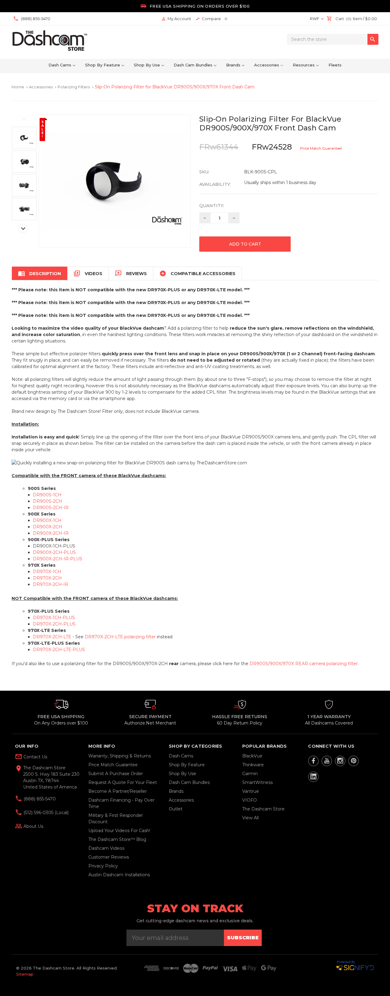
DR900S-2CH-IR (51, 507)
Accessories (266, 64)
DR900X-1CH (47, 520)
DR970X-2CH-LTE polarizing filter (120, 637)
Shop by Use (147, 64)
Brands (233, 64)
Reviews (131, 273)
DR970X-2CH (47, 578)
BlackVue (252, 756)
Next (23, 228)
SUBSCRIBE (243, 938)
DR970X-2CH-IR (50, 584)
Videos (87, 273)
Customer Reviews (108, 857)
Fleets (335, 64)
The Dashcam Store (263, 809)
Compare (211, 18)
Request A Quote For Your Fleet (122, 782)
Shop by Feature (102, 64)
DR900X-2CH (47, 527)
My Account (176, 18)
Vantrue (250, 791)
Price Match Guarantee (113, 764)
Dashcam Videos (106, 848)
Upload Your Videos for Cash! (119, 830)
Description (39, 273)
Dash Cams (59, 64)
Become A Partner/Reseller (117, 791)
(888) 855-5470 (39, 799)
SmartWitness (257, 782)
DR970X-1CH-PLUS (54, 617)
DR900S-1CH (47, 495)
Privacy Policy (103, 866)
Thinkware (253, 764)
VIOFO (249, 800)
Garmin (250, 773)
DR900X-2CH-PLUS (54, 552)
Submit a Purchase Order (115, 773)
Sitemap (25, 974)
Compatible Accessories (197, 273)
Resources (304, 64)
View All (250, 818)
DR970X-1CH (47, 571)
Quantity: (211, 205)
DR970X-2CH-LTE (52, 637)
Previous (24, 119)
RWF (315, 18)
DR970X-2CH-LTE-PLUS (59, 649)
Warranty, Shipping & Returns (119, 756)
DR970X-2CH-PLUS (54, 624)
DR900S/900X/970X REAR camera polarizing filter (304, 663)
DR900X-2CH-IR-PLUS (57, 559)
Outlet (176, 809)
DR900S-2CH (47, 501)
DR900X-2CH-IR (51, 533)
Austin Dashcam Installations (119, 874)
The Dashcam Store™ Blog (117, 839)
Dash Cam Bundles (193, 64)
